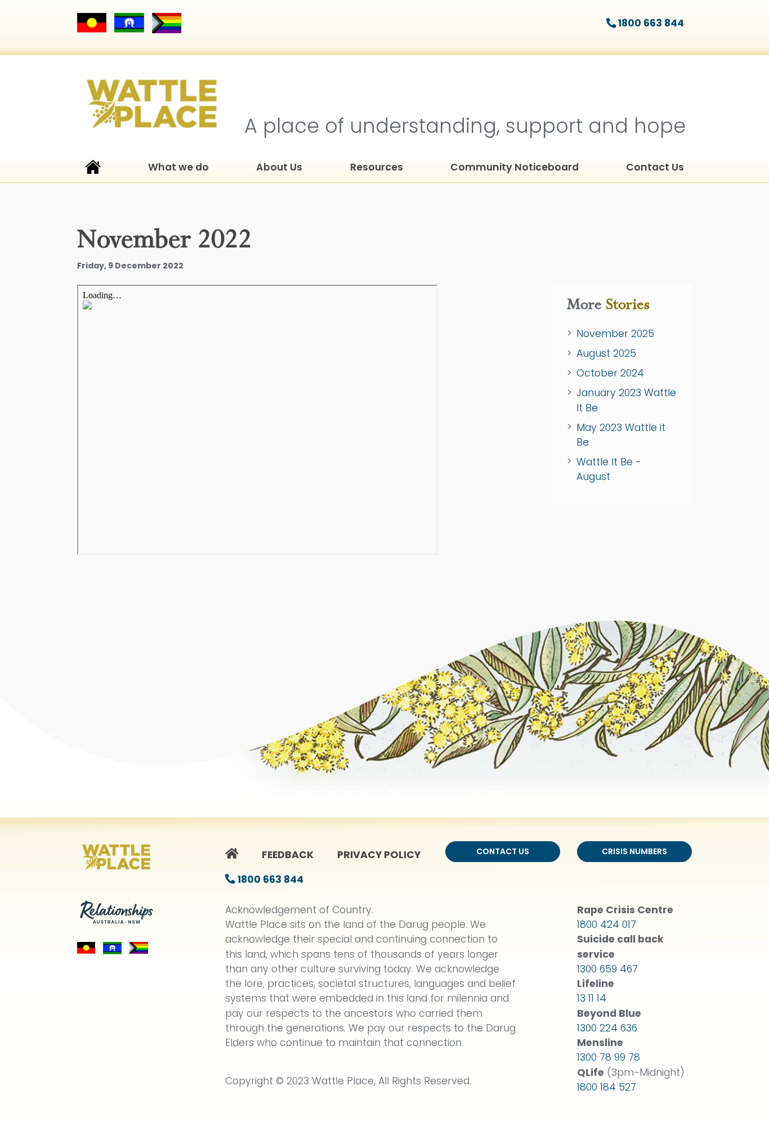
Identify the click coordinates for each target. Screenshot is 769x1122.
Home (93, 169)
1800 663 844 (650, 23)
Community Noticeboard (514, 167)
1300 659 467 (607, 969)
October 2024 (610, 373)
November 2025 (615, 333)
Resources (376, 167)
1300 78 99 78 (608, 1057)
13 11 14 (591, 998)
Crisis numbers (634, 851)
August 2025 (606, 353)
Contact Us (655, 167)
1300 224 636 (607, 1028)
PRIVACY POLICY (379, 854)
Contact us (502, 851)
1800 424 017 (606, 924)
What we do (178, 167)
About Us (279, 167)
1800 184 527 (606, 1087)
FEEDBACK (288, 854)
